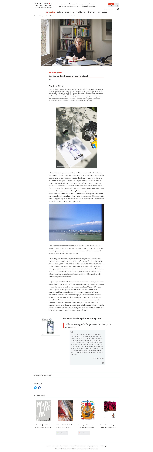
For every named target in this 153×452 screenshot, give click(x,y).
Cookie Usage (103, 446)
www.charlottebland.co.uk (84, 100)
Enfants (60, 12)
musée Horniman (91, 261)
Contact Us (65, 446)
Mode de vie (69, 12)
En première (50, 12)
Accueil (36, 16)
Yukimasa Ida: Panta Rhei (64, 425)
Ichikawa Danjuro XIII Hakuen (43, 425)
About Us (49, 446)
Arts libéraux (80, 12)
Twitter (35, 387)
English (116, 3)
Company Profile (57, 446)
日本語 (116, 5)
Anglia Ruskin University (56, 93)
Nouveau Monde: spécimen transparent (82, 318)
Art (99, 12)
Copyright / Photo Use (92, 446)
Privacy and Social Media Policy (77, 446)
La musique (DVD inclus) (85, 425)
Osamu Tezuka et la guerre (108, 425)
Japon (104, 12)
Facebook (39, 387)
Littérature (91, 12)
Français (111, 3)
